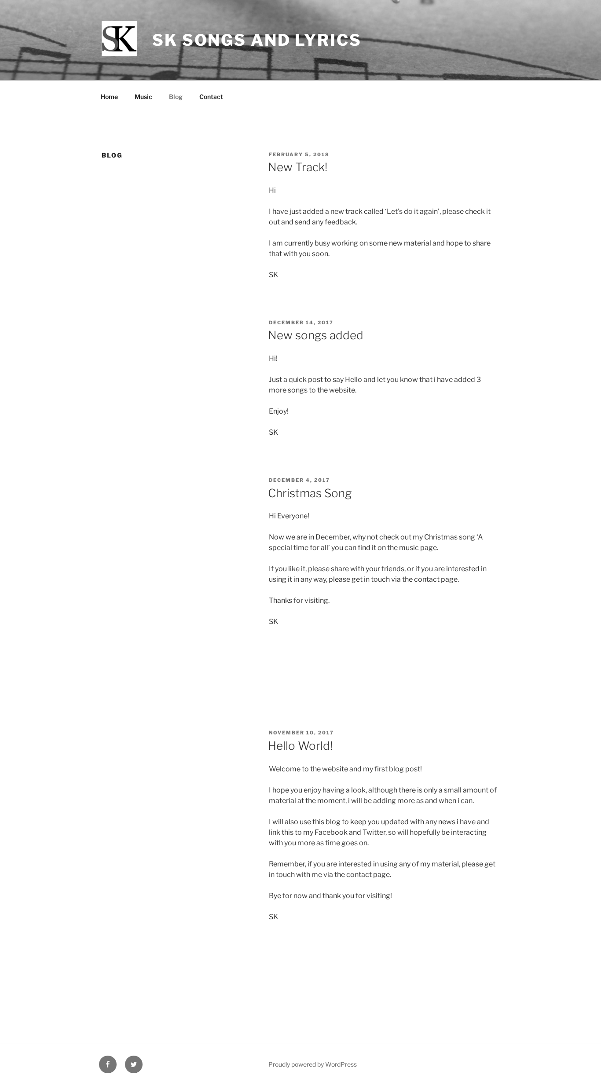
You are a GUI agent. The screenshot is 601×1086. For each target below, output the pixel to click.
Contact (211, 96)
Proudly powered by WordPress (312, 1064)
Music (143, 96)
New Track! (297, 167)
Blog (176, 96)
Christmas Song (310, 493)
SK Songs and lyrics (257, 40)
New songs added (315, 335)
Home (109, 96)
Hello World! (300, 745)
